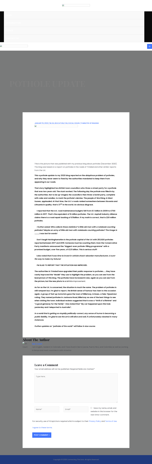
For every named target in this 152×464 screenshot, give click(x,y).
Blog (52, 123)
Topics (9, 30)
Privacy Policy (95, 421)
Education (59, 123)
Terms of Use (111, 421)
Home (9, 15)
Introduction (13, 23)
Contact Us (12, 38)
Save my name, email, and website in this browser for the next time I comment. (104, 411)
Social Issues (74, 123)
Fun (66, 123)
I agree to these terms (42, 427)
